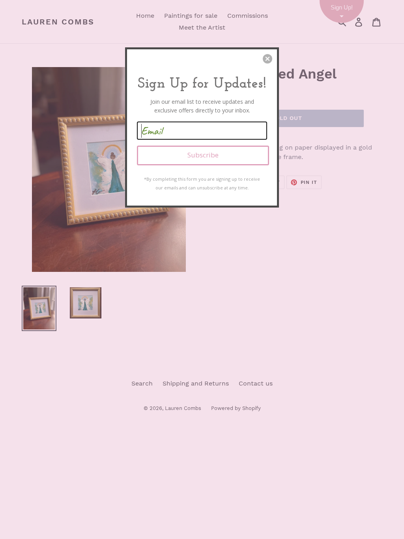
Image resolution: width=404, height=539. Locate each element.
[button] (267, 59)
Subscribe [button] (203, 154)
